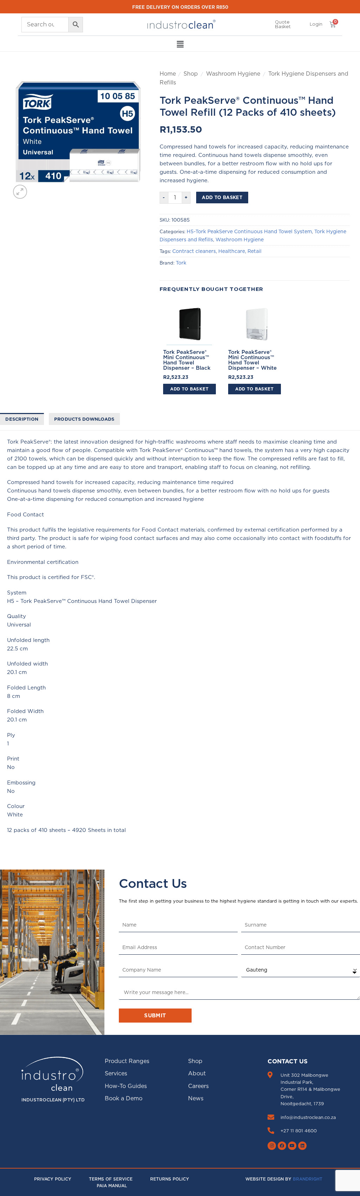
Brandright (307, 1179)
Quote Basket (283, 24)
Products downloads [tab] (84, 419)
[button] (316, 24)
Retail (255, 251)
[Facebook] (282, 1145)
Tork (181, 262)
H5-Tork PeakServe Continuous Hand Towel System (249, 231)
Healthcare (231, 251)
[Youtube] (292, 1145)
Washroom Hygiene (233, 73)
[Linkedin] (302, 1145)
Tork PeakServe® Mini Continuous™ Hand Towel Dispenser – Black (187, 359)
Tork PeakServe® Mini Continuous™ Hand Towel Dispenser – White (252, 359)
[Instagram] (272, 1145)
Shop (191, 73)
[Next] (130, 135)
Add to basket (222, 197)
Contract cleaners (194, 251)
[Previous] (22, 135)
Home (168, 73)
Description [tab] (21, 419)
